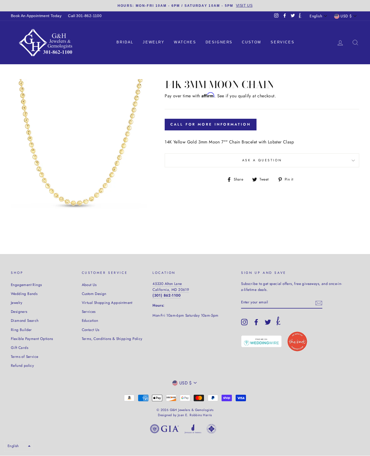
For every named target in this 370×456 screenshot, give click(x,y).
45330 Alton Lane (167, 283)
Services (282, 42)
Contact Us (90, 329)
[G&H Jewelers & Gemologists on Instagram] (244, 322)
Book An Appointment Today (36, 16)
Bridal (125, 42)
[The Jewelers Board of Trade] (211, 430)
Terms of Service (24, 356)
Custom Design (94, 293)
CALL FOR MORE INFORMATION (210, 124)
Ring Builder (21, 329)
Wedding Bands (24, 293)
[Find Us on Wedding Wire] (261, 341)
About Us (89, 284)
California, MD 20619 (170, 289)
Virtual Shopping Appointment (107, 302)
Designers (219, 42)
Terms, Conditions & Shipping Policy (112, 338)
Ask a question (262, 160)
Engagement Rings (26, 284)
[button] (18, 446)
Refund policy (22, 365)
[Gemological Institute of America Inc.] (164, 430)
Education (90, 320)
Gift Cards (19, 347)
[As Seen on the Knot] (297, 341)
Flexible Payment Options (32, 338)
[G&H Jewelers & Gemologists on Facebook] (256, 322)
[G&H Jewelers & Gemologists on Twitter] (268, 322)
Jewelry (153, 42)
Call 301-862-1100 (85, 16)
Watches (185, 42)
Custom (251, 42)
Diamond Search (25, 320)
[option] (185, 6)
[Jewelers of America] (192, 430)
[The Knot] (300, 16)
